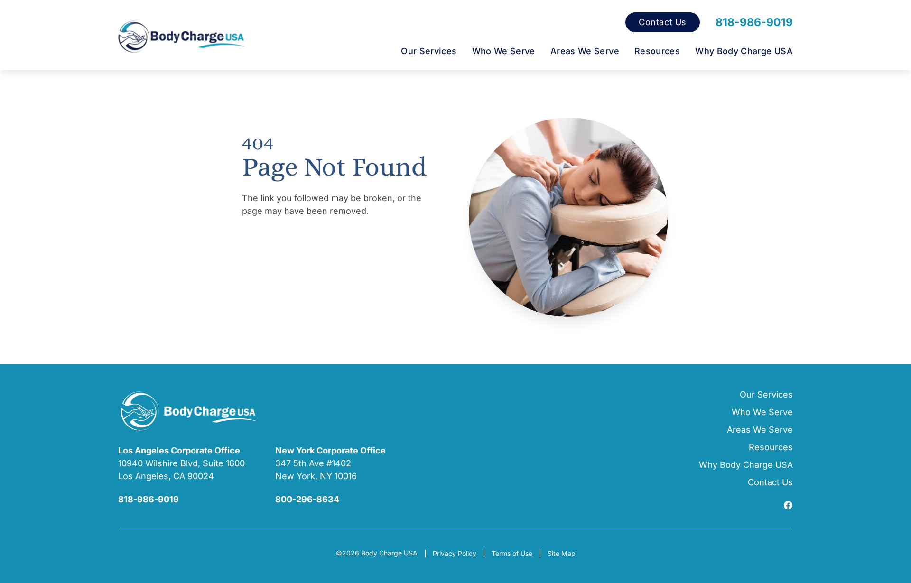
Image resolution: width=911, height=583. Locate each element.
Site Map (562, 553)
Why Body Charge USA (744, 51)
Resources (657, 51)
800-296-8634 (307, 499)
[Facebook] (788, 506)
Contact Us (663, 22)
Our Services (428, 51)
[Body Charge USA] (182, 37)
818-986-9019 (754, 22)
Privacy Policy (454, 553)
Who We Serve (503, 51)
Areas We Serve (584, 51)
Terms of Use (512, 553)
